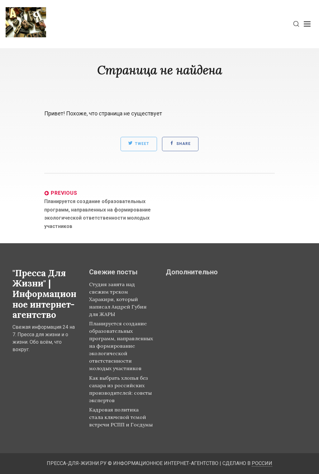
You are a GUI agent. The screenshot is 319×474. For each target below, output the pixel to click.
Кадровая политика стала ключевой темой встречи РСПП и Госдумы (121, 417)
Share (183, 144)
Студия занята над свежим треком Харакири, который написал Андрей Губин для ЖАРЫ (117, 299)
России (262, 463)
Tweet (141, 144)
